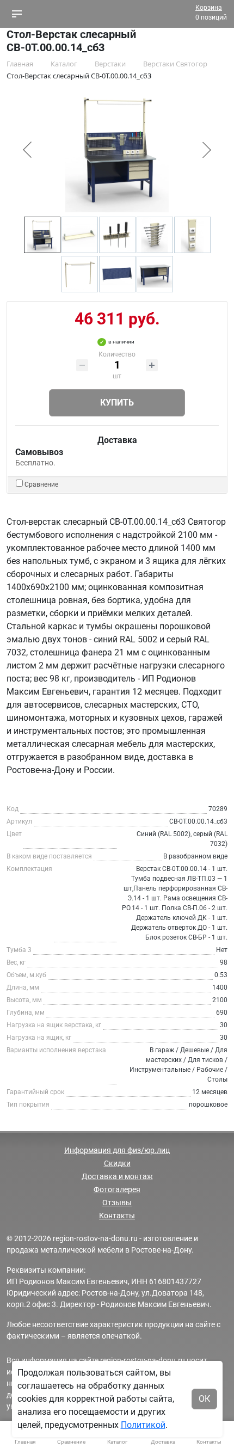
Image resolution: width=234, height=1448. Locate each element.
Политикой (143, 1425)
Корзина (208, 7)
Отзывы (117, 1202)
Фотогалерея (117, 1189)
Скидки (117, 1163)
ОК (204, 1399)
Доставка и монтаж (117, 1176)
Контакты (117, 1215)
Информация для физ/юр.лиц (117, 1150)
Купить (117, 402)
